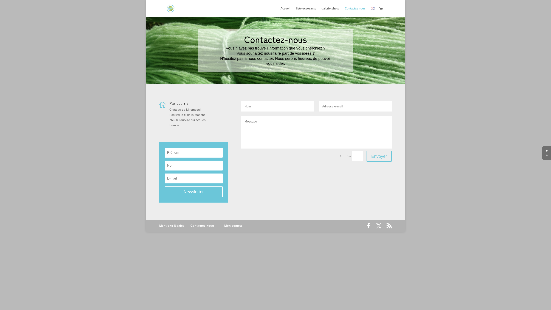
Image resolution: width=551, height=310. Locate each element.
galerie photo (330, 8)
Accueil (285, 8)
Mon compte (233, 225)
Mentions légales (171, 225)
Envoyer (379, 156)
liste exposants (306, 8)
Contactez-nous (355, 8)
